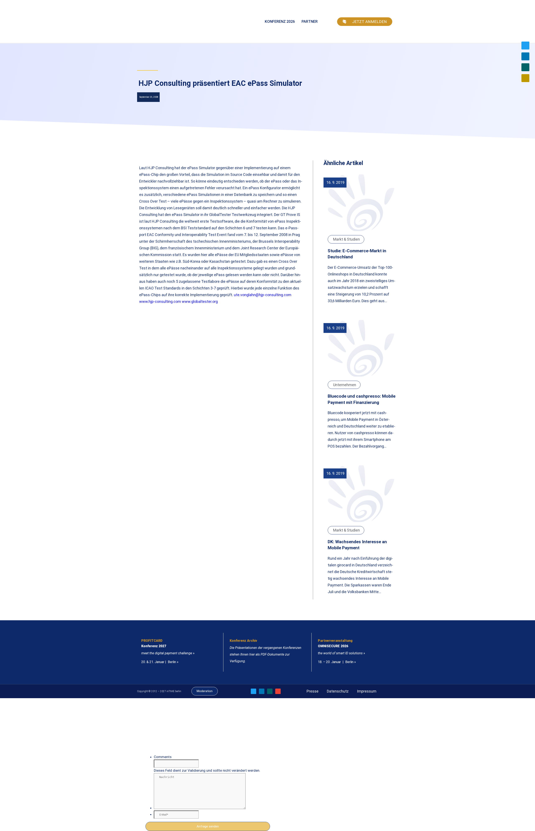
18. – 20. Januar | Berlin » (337, 662)
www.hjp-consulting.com (160, 301)
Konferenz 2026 (280, 21)
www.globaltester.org (200, 301)
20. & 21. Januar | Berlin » (159, 662)
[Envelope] (525, 78)
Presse (312, 691)
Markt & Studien (346, 239)
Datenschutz (338, 691)
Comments (163, 757)
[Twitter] (525, 45)
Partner (310, 21)
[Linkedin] (525, 56)
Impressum (366, 691)
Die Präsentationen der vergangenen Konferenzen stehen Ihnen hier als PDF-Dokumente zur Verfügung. (265, 654)
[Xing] (525, 67)
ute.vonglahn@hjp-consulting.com (262, 295)
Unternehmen (344, 385)
